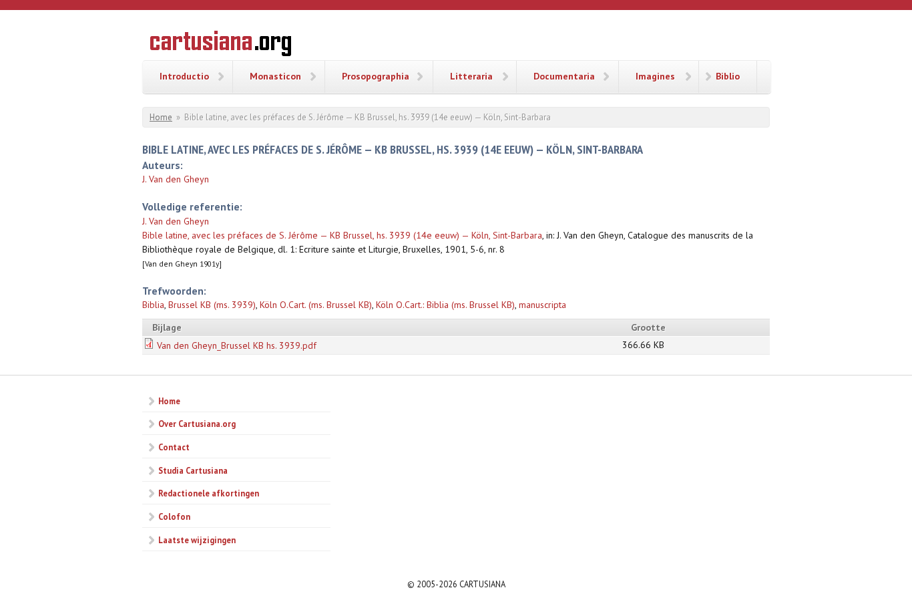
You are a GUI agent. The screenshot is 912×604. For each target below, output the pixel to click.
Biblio (728, 76)
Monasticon (275, 76)
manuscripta (542, 305)
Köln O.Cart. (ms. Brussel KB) (316, 305)
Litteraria (471, 76)
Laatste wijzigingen (197, 540)
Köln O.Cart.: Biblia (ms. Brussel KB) (445, 305)
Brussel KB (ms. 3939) (212, 305)
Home (161, 117)
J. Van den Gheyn (175, 179)
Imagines (655, 76)
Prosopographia (375, 76)
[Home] (220, 45)
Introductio (184, 76)
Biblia (153, 305)
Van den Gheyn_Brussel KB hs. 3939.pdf (236, 345)
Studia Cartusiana (193, 470)
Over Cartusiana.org (197, 423)
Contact (174, 447)
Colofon (174, 516)
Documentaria (564, 76)
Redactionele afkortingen (208, 493)
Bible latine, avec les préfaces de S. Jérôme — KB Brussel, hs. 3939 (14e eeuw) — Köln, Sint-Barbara (342, 235)
